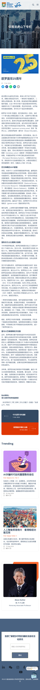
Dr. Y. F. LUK (20, 603)
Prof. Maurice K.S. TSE (10, 478)
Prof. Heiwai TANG (9, 536)
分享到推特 (2, 86)
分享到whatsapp (10, 86)
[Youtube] (21, 672)
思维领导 (18, 32)
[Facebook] (24, 667)
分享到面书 (6, 86)
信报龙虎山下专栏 (29, 32)
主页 (7, 32)
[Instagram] (17, 667)
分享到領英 (14, 86)
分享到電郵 (18, 86)
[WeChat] (11, 667)
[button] (33, 5)
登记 (20, 655)
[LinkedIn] (3, 667)
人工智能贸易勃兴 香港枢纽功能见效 (19, 531)
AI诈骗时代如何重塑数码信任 (18, 474)
